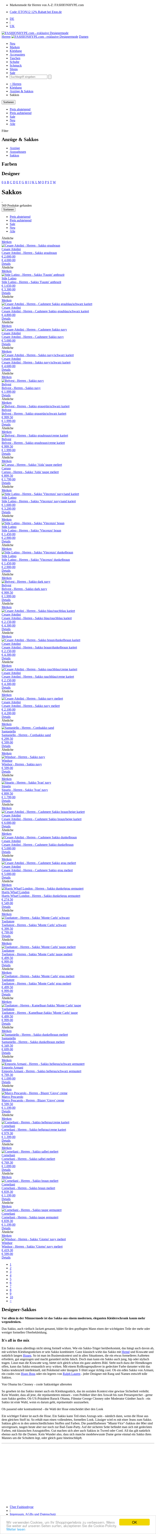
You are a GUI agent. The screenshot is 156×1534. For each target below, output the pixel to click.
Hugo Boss (28, 1373)
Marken (15, 47)
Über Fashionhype (22, 1507)
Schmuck (16, 65)
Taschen (15, 58)
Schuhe (14, 62)
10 (11, 1297)
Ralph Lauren (71, 1373)
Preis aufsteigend (20, 113)
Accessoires (17, 54)
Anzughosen (18, 151)
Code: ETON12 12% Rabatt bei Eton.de (36, 12)
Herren (6, 36)
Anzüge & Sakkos (21, 91)
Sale (12, 72)
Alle (12, 124)
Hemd (126, 1352)
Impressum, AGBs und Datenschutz (33, 1514)
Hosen (27, 1355)
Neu (12, 43)
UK (12, 26)
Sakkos (14, 155)
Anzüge (15, 148)
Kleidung (16, 51)
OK (134, 1522)
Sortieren (8, 102)
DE (12, 18)
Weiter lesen (15, 1529)
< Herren (15, 84)
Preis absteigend (20, 109)
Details (6, 263)
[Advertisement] (78, 1473)
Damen (83, 36)
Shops (14, 69)
